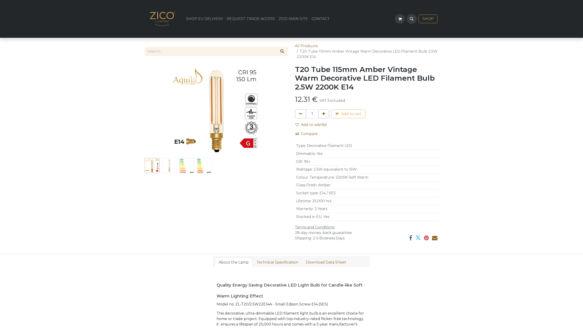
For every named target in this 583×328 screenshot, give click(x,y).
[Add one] (323, 113)
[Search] (282, 51)
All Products (306, 46)
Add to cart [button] (351, 114)
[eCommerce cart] (400, 19)
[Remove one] (300, 113)
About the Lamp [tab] (234, 262)
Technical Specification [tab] (277, 262)
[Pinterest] (426, 238)
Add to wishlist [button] (314, 125)
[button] (412, 19)
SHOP (428, 19)
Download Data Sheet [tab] (326, 262)
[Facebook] (410, 238)
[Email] (434, 238)
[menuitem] (204, 18)
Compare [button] (309, 134)
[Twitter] (418, 238)
